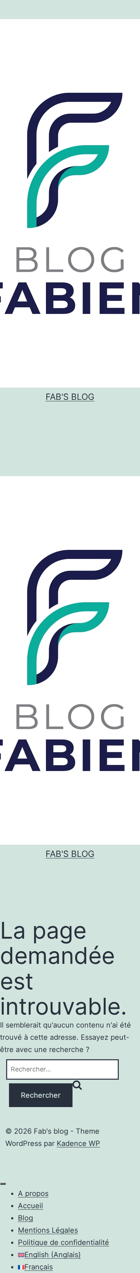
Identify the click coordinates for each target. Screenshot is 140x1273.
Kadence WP (78, 1143)
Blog (25, 1218)
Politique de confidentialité (63, 1242)
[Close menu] (3, 1184)
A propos (33, 1193)
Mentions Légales (48, 1230)
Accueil (30, 1205)
